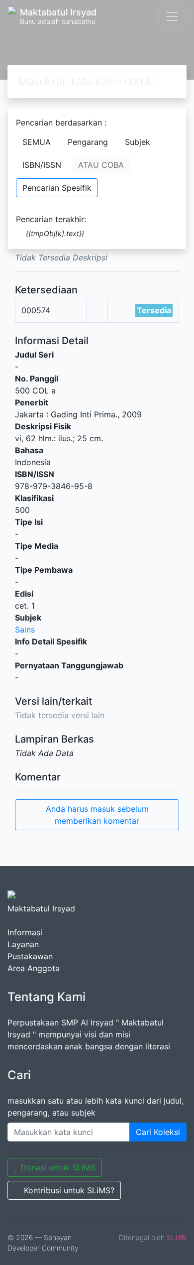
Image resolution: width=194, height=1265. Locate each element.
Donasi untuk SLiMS (58, 1167)
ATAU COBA (101, 165)
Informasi (24, 932)
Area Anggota (33, 968)
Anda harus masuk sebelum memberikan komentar (97, 815)
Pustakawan (30, 956)
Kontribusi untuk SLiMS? (69, 1190)
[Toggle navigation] (172, 16)
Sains (25, 629)
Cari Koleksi (158, 1132)
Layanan (23, 944)
